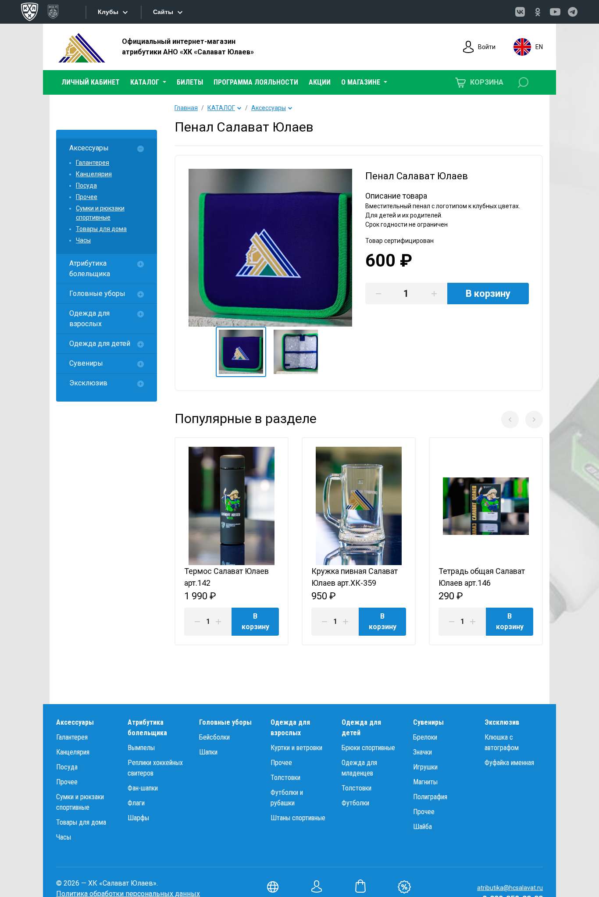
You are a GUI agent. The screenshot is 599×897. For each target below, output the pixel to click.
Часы (83, 240)
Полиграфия (430, 797)
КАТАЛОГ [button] (145, 82)
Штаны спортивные (298, 818)
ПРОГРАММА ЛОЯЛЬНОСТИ (256, 82)
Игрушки (425, 767)
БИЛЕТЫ (190, 82)
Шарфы (138, 818)
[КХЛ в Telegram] (572, 12)
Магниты (425, 782)
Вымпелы (141, 748)
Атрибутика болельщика (89, 268)
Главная (186, 107)
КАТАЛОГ (221, 107)
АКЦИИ (320, 82)
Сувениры (86, 363)
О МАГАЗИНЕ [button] (361, 82)
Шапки (208, 752)
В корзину (255, 621)
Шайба (422, 826)
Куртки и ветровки (296, 748)
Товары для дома (101, 228)
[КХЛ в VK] (520, 12)
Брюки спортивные (368, 748)
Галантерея (92, 162)
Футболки (355, 803)
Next (534, 419)
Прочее (86, 196)
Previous (510, 419)
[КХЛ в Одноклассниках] (537, 12)
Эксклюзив (88, 383)
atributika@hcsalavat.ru (510, 887)
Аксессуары (89, 148)
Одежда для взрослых (89, 318)
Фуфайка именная (509, 762)
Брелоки (425, 737)
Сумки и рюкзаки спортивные (100, 213)
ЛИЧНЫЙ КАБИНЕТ (90, 82)
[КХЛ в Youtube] (555, 12)
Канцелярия (94, 174)
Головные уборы (97, 293)
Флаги (136, 803)
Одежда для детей (99, 343)
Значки (422, 752)
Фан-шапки (143, 788)
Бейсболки (214, 737)
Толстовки (285, 777)
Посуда (86, 185)
